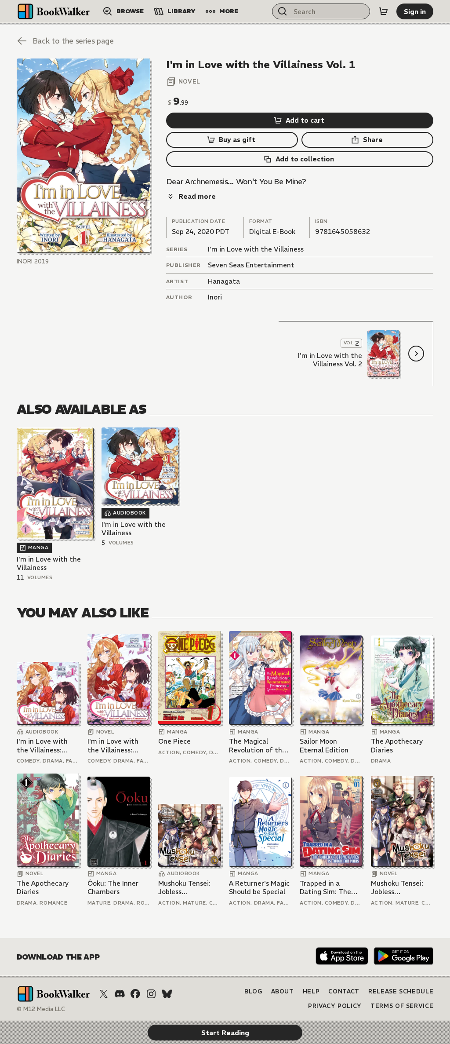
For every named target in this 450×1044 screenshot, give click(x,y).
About (282, 991)
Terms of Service (401, 1006)
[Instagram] (151, 994)
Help (311, 991)
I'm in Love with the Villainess (256, 249)
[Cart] (383, 11)
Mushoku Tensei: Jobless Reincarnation (184, 887)
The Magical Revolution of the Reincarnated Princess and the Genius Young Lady (259, 745)
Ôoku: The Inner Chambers (112, 887)
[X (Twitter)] (103, 994)
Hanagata (224, 281)
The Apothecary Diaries (397, 745)
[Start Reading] (83, 155)
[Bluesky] (167, 994)
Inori (215, 297)
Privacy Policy (335, 1006)
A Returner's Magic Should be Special (259, 887)
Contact (343, 991)
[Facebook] (135, 994)
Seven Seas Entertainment (251, 265)
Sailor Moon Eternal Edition (324, 745)
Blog (253, 991)
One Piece (174, 741)
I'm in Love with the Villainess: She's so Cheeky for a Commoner (48, 745)
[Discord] (119, 994)
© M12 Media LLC (41, 1009)
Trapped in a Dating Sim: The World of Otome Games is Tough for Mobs (331, 887)
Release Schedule (400, 991)
